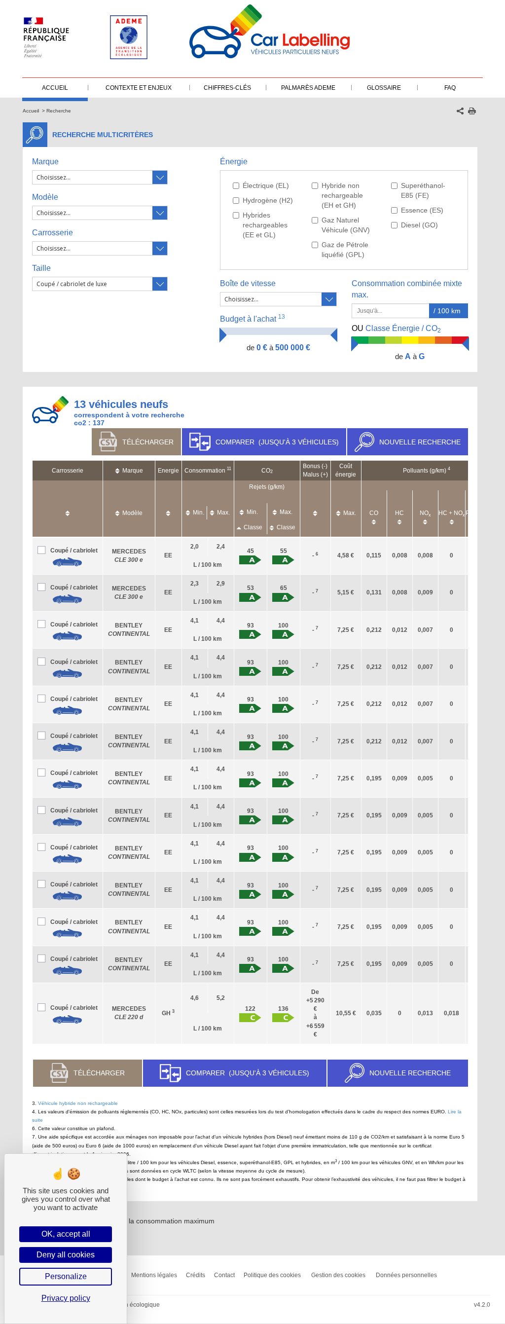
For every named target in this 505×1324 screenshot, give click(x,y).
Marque (45, 161)
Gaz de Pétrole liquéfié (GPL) (345, 249)
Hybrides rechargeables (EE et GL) (265, 225)
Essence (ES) (422, 210)
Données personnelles (406, 1275)
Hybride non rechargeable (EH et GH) (342, 195)
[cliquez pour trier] (67, 508)
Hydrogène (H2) (268, 200)
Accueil (31, 110)
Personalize (66, 1276)
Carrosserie (52, 232)
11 (229, 468)
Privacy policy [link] (65, 1298)
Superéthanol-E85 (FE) (423, 190)
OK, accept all (65, 1234)
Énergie (234, 161)
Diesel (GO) (419, 225)
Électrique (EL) (266, 185)
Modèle (45, 197)
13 (281, 316)
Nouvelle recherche (420, 442)
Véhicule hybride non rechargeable (78, 1103)
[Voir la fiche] (67, 561)
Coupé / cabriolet (74, 550)
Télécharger (148, 442)
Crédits (195, 1275)
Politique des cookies (272, 1275)
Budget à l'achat (252, 318)
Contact (224, 1275)
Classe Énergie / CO (396, 329)
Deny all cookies (65, 1254)
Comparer (277, 442)
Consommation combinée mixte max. (407, 289)
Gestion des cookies (338, 1275)
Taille (41, 268)
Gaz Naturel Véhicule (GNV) (346, 225)
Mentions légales (154, 1275)
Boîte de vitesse (248, 283)
